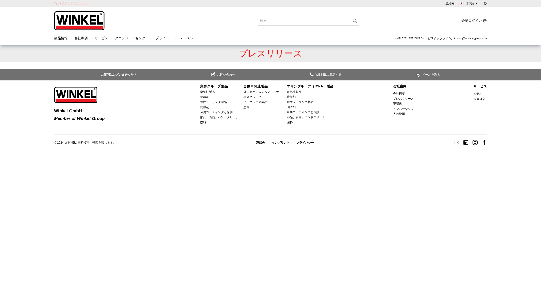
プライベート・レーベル (174, 38)
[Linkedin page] (465, 142)
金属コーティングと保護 (216, 112)
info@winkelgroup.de (471, 38)
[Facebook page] (484, 142)
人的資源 (399, 113)
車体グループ (252, 97)
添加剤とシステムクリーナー (262, 92)
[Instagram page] (475, 142)
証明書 (397, 103)
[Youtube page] (456, 142)
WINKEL (70, 142)
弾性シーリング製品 (213, 102)
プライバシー (305, 142)
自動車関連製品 (255, 86)
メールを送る (431, 74)
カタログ (479, 98)
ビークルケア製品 (255, 102)
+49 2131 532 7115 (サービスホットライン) (423, 38)
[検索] (355, 21)
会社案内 (400, 86)
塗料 (203, 122)
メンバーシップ (403, 108)
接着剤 (204, 97)
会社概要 (81, 38)
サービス (101, 38)
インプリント (281, 142)
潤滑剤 (204, 107)
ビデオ (477, 93)
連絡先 (449, 3)
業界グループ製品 (214, 86)
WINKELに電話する (329, 74)
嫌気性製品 (207, 92)
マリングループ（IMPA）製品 (310, 86)
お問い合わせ (226, 74)
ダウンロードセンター (132, 38)
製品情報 (61, 38)
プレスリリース (403, 98)
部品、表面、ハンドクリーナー (221, 117)
